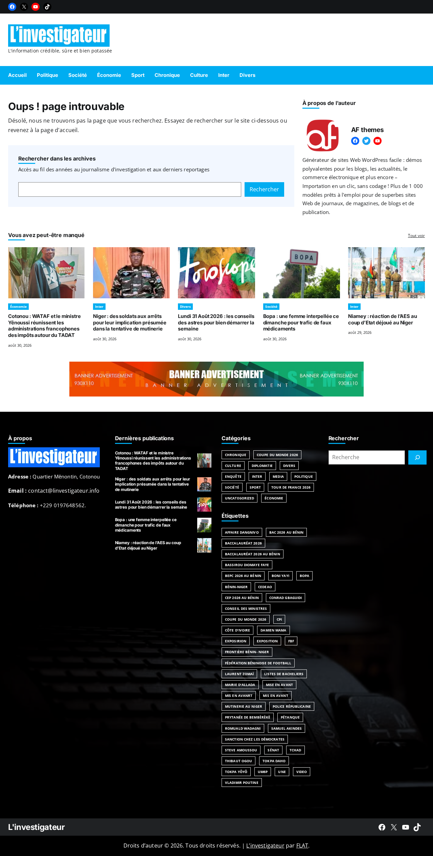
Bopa (304, 575)
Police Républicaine (292, 706)
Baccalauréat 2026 (243, 543)
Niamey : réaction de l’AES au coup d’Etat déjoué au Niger (382, 319)
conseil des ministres (246, 608)
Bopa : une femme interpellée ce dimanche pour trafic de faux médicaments (301, 322)
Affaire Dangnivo (242, 532)
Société (271, 306)
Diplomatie (262, 465)
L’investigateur (265, 845)
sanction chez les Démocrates (254, 739)
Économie (18, 306)
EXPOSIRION (235, 641)
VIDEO (301, 771)
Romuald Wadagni (243, 728)
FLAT (302, 845)
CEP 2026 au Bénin (242, 597)
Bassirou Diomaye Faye (247, 564)
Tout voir (416, 235)
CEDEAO (265, 586)
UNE (282, 771)
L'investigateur (36, 827)
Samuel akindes (286, 728)
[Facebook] (12, 7)
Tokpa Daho (274, 760)
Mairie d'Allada (240, 684)
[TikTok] (47, 7)
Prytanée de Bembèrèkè (247, 717)
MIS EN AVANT (275, 695)
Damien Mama (273, 630)
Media (278, 476)
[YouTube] (35, 7)
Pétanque (290, 717)
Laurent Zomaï (239, 673)
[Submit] (417, 457)
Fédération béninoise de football (258, 663)
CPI (279, 619)
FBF (291, 641)
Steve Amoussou (241, 750)
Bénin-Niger (236, 586)
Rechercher (264, 189)
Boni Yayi (280, 575)
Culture (233, 465)
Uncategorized (239, 498)
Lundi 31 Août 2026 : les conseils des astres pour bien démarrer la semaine (216, 322)
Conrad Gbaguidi (285, 597)
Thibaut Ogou (238, 760)
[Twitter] (366, 141)
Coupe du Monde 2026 (277, 454)
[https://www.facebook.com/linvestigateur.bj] (382, 827)
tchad (295, 750)
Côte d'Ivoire (237, 630)
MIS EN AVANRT (238, 695)
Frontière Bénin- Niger (247, 651)
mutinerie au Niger (243, 706)
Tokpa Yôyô (236, 771)
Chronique (235, 454)
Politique (303, 476)
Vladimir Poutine (241, 782)
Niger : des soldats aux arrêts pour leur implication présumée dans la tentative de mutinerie (129, 322)
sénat (273, 750)
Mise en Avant (279, 684)
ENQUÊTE (233, 476)
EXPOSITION (267, 641)
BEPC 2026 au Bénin (243, 575)
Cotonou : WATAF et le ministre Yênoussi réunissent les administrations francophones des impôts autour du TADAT (44, 325)
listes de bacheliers (283, 673)
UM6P (263, 771)
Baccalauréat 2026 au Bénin (252, 554)
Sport (255, 487)
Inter (99, 306)
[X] (24, 7)
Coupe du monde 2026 (245, 619)
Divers (185, 306)
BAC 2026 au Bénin (286, 532)
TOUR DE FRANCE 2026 (291, 487)
